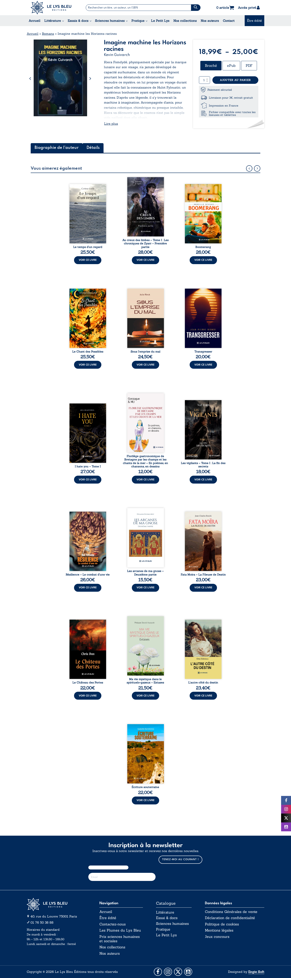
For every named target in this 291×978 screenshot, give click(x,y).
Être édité (254, 21)
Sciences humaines (110, 21)
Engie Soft (256, 972)
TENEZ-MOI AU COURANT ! (180, 859)
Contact (229, 21)
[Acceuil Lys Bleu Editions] (51, 7)
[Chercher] (195, 7)
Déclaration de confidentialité (230, 918)
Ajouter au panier (235, 80)
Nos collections (185, 21)
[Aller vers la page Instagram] (168, 972)
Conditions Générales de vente (231, 912)
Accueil (34, 21)
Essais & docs (78, 21)
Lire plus (111, 124)
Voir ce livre (88, 260)
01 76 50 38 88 (41, 922)
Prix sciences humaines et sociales (119, 939)
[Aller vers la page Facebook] (158, 972)
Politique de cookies (222, 924)
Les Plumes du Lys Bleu (120, 930)
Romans (48, 34)
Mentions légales (219, 930)
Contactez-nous (112, 924)
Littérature (52, 21)
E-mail (122, 860)
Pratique (138, 21)
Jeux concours (217, 937)
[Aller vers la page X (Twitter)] (178, 972)
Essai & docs (167, 918)
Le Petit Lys (160, 21)
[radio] (211, 65)
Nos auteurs (210, 21)
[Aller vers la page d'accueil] (56, 904)
